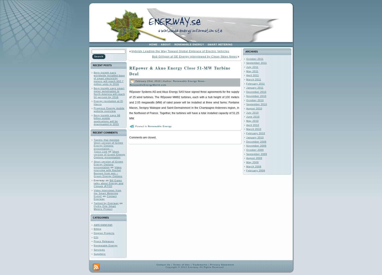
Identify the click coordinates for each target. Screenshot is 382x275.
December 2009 (256, 141)
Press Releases (104, 241)
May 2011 (252, 71)
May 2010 (252, 121)
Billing (97, 229)
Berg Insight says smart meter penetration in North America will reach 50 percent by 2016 (109, 93)
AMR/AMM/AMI (103, 225)
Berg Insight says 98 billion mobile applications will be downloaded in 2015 (107, 120)
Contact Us (163, 264)
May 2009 (252, 162)
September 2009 (256, 154)
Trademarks (200, 264)
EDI (96, 237)
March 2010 (253, 129)
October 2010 (255, 100)
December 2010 (256, 92)
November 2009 (256, 145)
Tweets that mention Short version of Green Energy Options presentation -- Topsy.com (108, 146)
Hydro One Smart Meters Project (105, 207)
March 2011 (253, 79)
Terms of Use (181, 264)
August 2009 (254, 158)
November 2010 (256, 96)
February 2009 (255, 170)
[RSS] (96, 267)
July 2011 (252, 67)
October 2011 (255, 59)
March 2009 (253, 166)
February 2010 (255, 133)
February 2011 (255, 83)
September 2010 (256, 104)
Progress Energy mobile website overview (109, 109)
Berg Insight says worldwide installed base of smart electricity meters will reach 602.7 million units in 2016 (109, 78)
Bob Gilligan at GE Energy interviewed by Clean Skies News (194, 56)
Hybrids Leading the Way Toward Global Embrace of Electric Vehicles (180, 51)
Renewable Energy (106, 245)
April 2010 (252, 125)
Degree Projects (104, 233)
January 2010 (255, 137)
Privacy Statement (222, 264)
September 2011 (256, 63)
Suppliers (100, 254)
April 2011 (252, 75)
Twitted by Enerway (106, 203)
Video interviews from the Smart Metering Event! (107, 193)
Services (99, 249)
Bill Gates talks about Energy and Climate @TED (108, 183)
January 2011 (255, 87)
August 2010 (254, 108)
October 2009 (255, 150)
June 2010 (253, 116)
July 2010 (252, 112)
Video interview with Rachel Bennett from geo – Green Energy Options (108, 172)
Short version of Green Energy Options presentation (109, 154)
